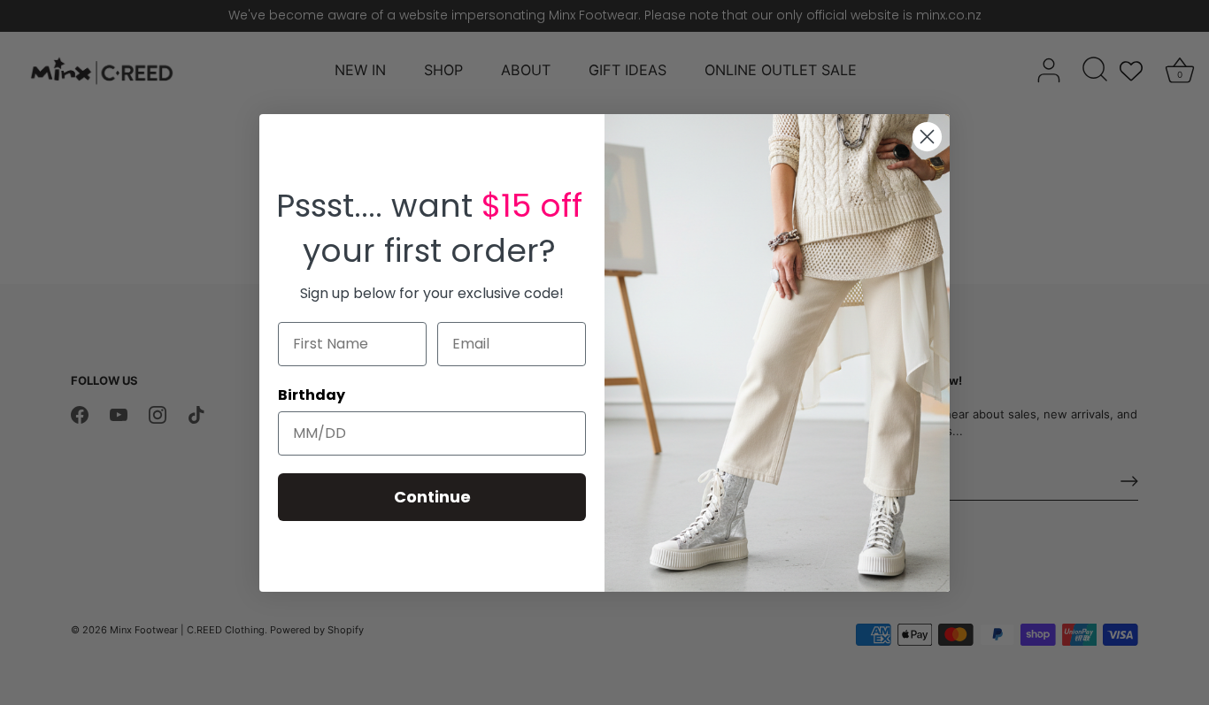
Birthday (311, 395)
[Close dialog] (927, 136)
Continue (432, 497)
